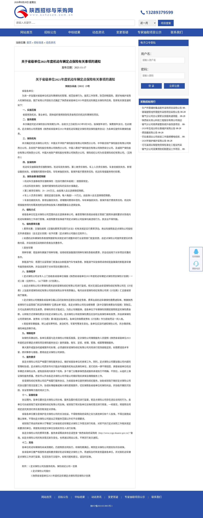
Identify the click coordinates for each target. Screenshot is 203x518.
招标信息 (38, 42)
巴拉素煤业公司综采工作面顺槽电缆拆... (162, 137)
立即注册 (174, 86)
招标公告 (50, 32)
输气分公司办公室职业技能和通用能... (160, 116)
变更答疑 (122, 32)
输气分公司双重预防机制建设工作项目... (162, 149)
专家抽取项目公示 (150, 32)
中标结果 (74, 32)
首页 (29, 42)
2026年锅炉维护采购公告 (154, 141)
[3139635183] (196, 253)
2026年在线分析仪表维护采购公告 (158, 128)
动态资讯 (98, 32)
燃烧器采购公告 (149, 132)
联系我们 (177, 32)
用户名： (147, 54)
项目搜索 (166, 23)
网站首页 (26, 32)
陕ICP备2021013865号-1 (101, 506)
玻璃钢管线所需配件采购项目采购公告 (161, 112)
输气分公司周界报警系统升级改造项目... (162, 124)
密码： (145, 69)
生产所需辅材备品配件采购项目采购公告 (162, 108)
